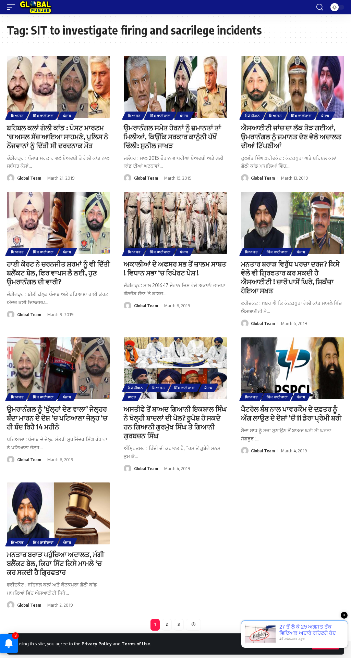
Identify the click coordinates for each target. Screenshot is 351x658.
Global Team (29, 178)
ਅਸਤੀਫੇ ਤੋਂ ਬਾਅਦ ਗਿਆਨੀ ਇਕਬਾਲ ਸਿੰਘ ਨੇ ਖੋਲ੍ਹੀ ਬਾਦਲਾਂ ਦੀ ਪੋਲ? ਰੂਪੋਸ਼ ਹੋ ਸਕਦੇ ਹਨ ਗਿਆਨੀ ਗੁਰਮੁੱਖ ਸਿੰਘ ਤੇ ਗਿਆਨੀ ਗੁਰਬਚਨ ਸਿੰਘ (175, 422)
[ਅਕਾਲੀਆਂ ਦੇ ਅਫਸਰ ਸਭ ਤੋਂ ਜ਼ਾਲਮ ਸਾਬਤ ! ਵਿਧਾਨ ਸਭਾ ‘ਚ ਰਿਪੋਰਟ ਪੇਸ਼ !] (175, 223)
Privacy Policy (97, 643)
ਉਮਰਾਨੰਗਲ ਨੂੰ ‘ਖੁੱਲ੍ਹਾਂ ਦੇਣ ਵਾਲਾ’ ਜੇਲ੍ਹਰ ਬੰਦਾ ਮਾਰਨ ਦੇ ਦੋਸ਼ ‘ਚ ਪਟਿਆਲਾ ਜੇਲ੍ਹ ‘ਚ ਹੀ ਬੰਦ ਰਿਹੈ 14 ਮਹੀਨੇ (57, 417)
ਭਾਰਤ (132, 397)
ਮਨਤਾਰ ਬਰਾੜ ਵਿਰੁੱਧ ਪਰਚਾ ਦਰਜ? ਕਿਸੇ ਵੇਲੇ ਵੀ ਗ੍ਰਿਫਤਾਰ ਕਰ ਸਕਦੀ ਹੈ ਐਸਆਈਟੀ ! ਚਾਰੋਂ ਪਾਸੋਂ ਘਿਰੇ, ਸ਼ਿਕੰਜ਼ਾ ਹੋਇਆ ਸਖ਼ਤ (290, 277)
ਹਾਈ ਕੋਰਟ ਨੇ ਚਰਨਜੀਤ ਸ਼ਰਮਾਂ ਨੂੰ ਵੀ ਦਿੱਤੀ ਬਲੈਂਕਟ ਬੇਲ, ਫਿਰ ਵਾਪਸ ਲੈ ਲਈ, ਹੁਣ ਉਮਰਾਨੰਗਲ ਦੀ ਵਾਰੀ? (58, 272)
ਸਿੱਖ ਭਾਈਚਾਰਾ (43, 116)
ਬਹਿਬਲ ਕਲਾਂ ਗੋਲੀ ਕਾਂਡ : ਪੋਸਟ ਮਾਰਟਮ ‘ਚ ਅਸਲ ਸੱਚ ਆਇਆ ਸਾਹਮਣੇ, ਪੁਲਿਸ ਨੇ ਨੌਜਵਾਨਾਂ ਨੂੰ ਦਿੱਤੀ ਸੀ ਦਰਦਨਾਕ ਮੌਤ (57, 136)
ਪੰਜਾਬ (67, 116)
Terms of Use (136, 643)
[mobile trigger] (13, 7)
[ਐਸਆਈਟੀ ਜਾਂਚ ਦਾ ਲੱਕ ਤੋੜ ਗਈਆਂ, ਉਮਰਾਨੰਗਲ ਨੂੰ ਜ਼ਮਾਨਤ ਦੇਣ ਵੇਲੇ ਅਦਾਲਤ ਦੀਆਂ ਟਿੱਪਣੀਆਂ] (292, 87)
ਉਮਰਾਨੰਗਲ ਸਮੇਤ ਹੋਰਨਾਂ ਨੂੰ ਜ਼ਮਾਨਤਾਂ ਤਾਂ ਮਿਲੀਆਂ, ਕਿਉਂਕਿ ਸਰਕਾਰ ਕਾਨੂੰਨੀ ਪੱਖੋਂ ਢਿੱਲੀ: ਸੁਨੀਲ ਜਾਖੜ (172, 136)
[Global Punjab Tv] (35, 7)
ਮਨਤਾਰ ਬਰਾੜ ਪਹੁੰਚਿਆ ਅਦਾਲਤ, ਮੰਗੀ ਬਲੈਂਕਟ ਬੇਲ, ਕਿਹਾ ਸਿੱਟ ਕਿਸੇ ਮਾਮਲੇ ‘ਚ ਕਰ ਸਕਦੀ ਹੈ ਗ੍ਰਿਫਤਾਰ (55, 563)
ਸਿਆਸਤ (17, 116)
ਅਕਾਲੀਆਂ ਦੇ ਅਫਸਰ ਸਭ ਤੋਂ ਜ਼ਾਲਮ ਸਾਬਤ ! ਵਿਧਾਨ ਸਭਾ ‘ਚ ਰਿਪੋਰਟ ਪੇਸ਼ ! (175, 268)
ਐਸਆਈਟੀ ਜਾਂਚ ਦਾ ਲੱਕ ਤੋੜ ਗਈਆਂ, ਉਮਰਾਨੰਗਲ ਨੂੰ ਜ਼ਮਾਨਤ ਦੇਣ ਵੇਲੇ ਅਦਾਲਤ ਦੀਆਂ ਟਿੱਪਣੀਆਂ (291, 136)
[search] (320, 7)
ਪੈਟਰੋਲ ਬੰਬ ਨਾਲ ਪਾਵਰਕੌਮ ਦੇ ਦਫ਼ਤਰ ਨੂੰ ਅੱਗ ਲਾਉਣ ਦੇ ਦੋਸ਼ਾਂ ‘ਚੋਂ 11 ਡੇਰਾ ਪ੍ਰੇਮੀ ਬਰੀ (291, 413)
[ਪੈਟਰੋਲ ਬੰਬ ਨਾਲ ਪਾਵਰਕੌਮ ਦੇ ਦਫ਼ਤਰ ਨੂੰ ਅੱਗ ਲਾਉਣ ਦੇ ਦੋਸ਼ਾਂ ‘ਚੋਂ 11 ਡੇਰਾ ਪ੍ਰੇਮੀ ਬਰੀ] (292, 368)
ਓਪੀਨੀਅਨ (252, 116)
